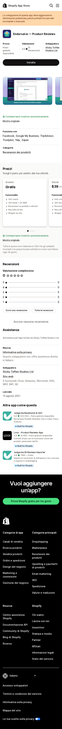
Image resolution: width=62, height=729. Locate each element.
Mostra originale (11, 121)
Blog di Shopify (12, 637)
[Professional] (34, 231)
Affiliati (36, 646)
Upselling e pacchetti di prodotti (45, 565)
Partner (36, 639)
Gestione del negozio (16, 582)
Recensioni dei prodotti (17, 152)
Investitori (38, 627)
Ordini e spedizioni (14, 560)
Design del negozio (14, 566)
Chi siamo (38, 614)
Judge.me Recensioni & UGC (28, 413)
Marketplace (39, 547)
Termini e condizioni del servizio (22, 693)
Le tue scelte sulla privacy (18, 718)
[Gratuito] (28, 231)
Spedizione (38, 586)
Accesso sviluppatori (15, 685)
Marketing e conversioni (10, 574)
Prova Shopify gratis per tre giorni (31, 501)
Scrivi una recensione (16, 310)
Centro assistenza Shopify (13, 616)
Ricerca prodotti (12, 547)
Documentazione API (15, 624)
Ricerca (7, 643)
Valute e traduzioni (43, 592)
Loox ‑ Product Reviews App (28, 432)
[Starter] (30, 231)
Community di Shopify (16, 630)
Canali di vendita (13, 541)
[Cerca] (51, 5)
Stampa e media (41, 633)
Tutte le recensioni (43, 310)
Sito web (8, 376)
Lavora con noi (40, 621)
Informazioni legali (43, 652)
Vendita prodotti (12, 554)
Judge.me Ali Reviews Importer (29, 452)
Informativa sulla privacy (17, 352)
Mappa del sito (12, 710)
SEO (34, 580)
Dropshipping (40, 541)
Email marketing (41, 573)
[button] (31, 420)
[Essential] (32, 231)
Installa (31, 62)
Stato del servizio (42, 658)
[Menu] (57, 5)
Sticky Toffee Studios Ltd (18, 371)
